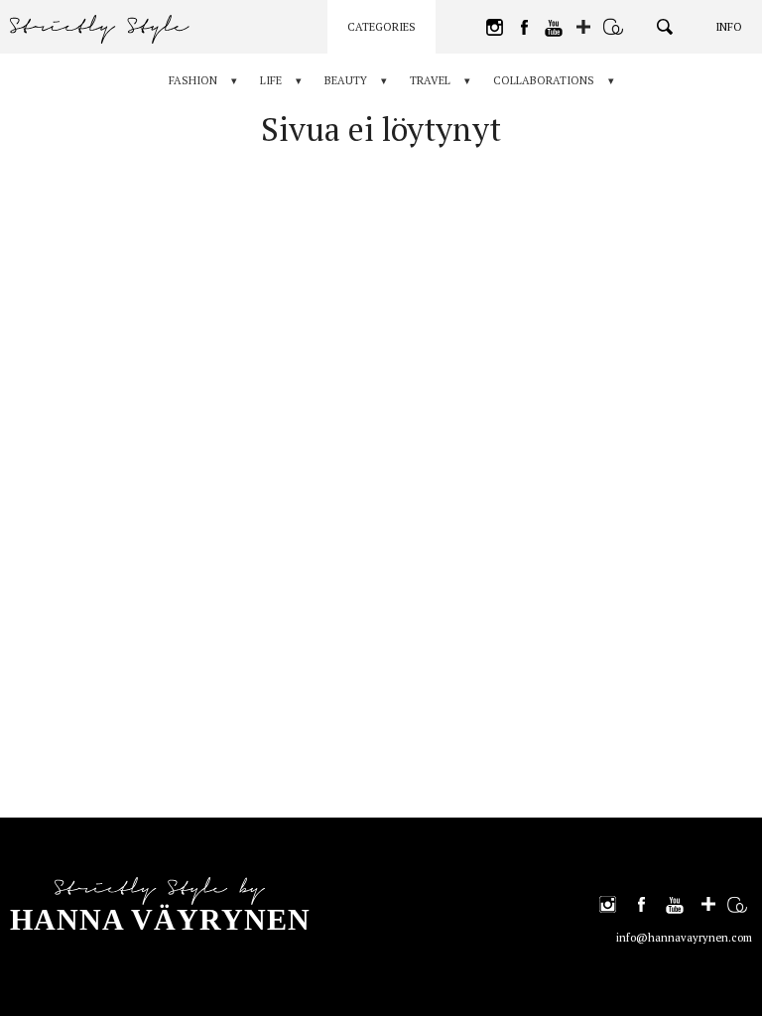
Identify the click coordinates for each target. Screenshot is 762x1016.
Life (271, 80)
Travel (430, 80)
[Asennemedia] (613, 27)
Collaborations (543, 80)
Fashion (193, 80)
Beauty (345, 80)
